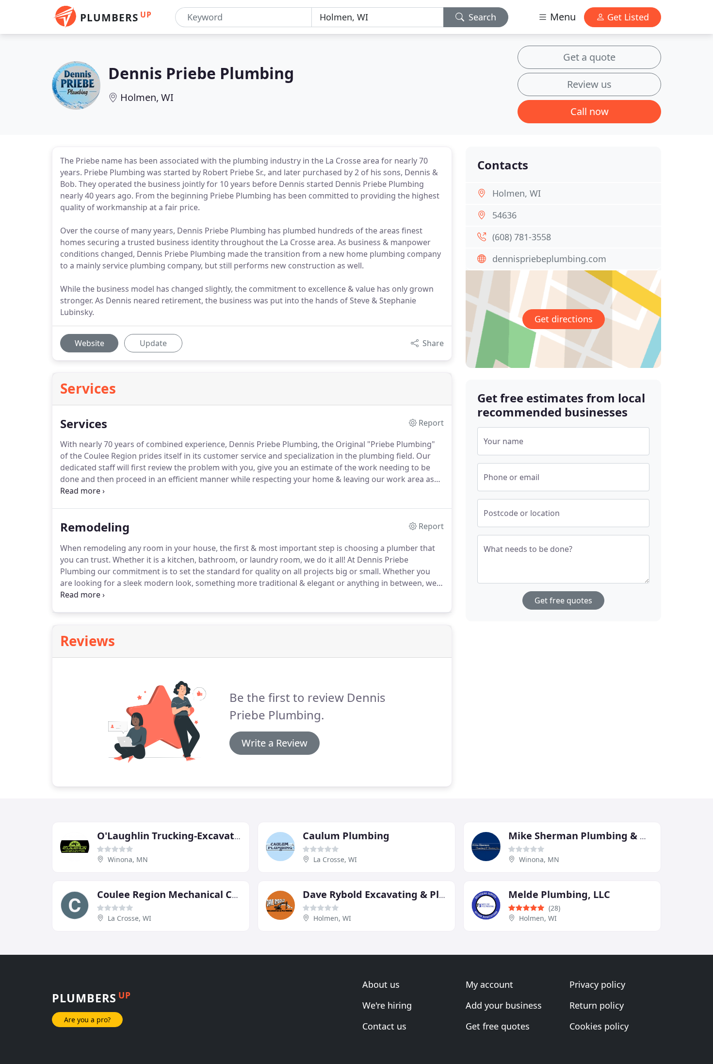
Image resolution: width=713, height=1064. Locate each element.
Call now (589, 111)
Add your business (504, 1005)
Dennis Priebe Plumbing (201, 73)
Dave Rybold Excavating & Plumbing (390, 894)
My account (489, 984)
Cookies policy (599, 1026)
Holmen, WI (147, 97)
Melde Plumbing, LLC (559, 894)
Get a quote (589, 57)
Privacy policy (597, 984)
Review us (589, 84)
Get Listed (627, 17)
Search (481, 17)
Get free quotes (563, 600)
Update (153, 343)
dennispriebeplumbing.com (549, 259)
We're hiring (387, 1005)
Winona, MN (128, 859)
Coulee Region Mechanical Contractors (190, 894)
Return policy (596, 1005)
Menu (562, 16)
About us (381, 984)
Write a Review (275, 742)
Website (89, 343)
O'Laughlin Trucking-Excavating (173, 835)
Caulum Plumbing (346, 835)
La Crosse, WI (335, 859)
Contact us (384, 1026)
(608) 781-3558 (521, 237)
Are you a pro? (87, 1019)
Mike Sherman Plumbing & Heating (593, 835)
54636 (504, 215)
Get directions (564, 319)
